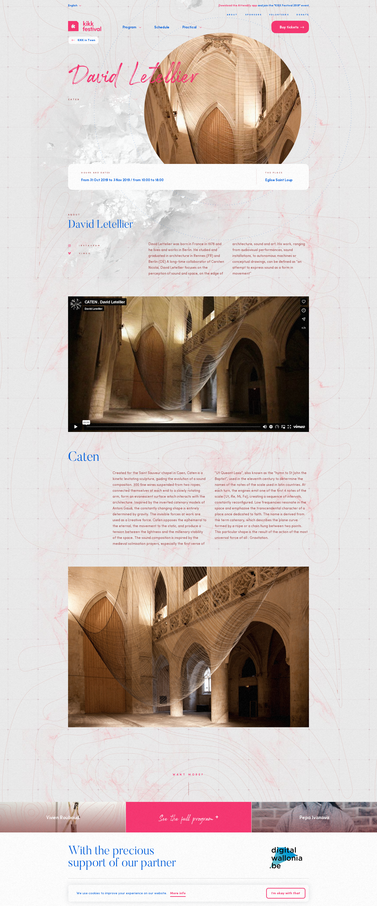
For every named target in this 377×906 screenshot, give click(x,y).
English (73, 5)
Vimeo (85, 253)
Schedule (161, 26)
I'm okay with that (285, 893)
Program (130, 26)
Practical (189, 26)
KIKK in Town (86, 40)
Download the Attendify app (238, 5)
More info (178, 893)
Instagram (90, 245)
